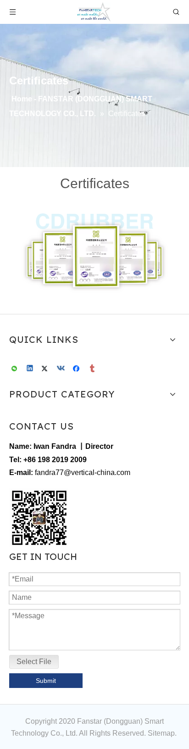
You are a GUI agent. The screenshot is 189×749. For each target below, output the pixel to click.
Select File (34, 661)
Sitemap (161, 733)
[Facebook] (77, 369)
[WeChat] (15, 369)
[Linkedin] (30, 369)
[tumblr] (93, 369)
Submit (46, 680)
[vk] (61, 369)
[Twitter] (46, 369)
